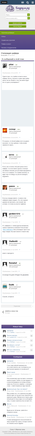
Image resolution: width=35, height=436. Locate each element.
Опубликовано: (10, 73)
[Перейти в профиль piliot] (5, 65)
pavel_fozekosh (15, 374)
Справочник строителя (8, 40)
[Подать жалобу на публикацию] (19, 73)
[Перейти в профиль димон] (5, 187)
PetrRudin (12, 342)
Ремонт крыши (11, 372)
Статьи (3, 36)
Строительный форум (7, 33)
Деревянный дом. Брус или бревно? (17, 389)
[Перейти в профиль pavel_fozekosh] (4, 372)
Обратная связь (20, 429)
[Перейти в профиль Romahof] (5, 264)
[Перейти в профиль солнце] (5, 130)
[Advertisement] (17, 109)
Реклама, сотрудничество (8, 48)
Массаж (9, 404)
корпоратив (10, 330)
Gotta (12, 391)
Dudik (11, 284)
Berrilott (13, 417)
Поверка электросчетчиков (14, 340)
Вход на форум (17, 23)
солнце (12, 129)
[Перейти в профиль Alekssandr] (4, 404)
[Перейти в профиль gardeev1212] (5, 215)
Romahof (13, 263)
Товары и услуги (6, 44)
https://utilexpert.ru (8, 229)
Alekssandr (14, 406)
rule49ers (12, 332)
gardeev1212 (14, 213)
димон (12, 186)
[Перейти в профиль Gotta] (4, 389)
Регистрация (17, 26)
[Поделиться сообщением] (31, 73)
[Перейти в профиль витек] (5, 156)
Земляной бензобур (12, 415)
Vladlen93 (13, 241)
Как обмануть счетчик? (13, 345)
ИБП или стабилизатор (13, 350)
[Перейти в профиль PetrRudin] (4, 341)
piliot (6, 55)
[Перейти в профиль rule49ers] (4, 331)
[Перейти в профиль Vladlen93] (5, 242)
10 (19, 129)
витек (11, 154)
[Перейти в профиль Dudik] (5, 286)
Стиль (12, 429)
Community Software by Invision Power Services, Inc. (17, 433)
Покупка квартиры (12, 335)
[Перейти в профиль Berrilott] (4, 416)
